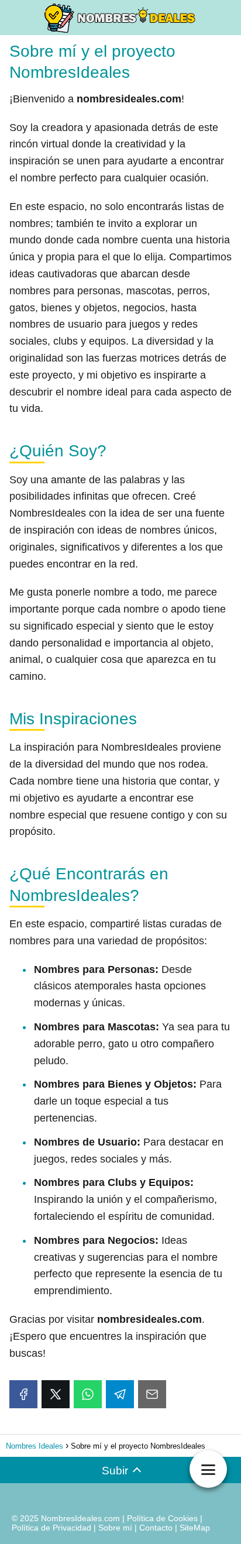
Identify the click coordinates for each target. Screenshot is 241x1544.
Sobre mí (115, 1527)
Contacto (156, 1527)
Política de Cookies (162, 1518)
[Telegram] (120, 1394)
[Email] (152, 1394)
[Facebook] (23, 1394)
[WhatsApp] (88, 1394)
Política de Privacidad (51, 1527)
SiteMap (195, 1527)
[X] (56, 1394)
